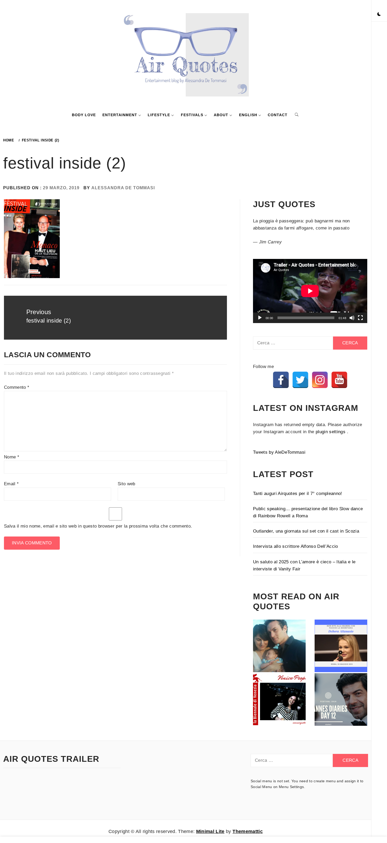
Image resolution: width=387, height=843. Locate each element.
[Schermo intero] (360, 317)
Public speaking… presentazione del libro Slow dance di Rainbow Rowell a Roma (308, 512)
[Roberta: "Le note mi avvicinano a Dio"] (279, 646)
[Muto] (352, 317)
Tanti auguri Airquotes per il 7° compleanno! (297, 493)
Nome (11, 456)
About (221, 115)
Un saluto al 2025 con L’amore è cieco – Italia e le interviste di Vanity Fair (304, 565)
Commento (16, 387)
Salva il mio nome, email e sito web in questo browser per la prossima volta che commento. (98, 526)
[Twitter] (300, 379)
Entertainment (119, 115)
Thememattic (247, 831)
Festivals (192, 115)
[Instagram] (319, 379)
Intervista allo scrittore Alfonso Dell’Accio (295, 546)
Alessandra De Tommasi (123, 188)
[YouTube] (339, 379)
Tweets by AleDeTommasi (279, 452)
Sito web (126, 483)
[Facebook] (280, 379)
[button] (379, 14)
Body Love (84, 115)
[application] (310, 291)
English (248, 115)
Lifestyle (159, 115)
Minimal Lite (210, 831)
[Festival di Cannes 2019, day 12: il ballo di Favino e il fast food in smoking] (341, 699)
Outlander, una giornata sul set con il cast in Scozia (306, 531)
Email (11, 483)
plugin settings (331, 431)
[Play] (259, 317)
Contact (277, 115)
